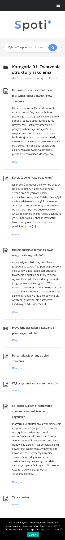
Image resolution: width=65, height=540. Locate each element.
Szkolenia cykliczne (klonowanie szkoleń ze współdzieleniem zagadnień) (32, 411)
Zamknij (33, 534)
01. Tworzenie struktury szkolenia (35, 78)
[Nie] (60, 529)
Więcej (17, 162)
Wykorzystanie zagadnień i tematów (35, 383)
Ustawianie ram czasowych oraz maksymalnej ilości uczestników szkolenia (32, 95)
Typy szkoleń (20, 497)
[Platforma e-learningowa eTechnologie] (32, 25)
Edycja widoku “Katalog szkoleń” (32, 177)
